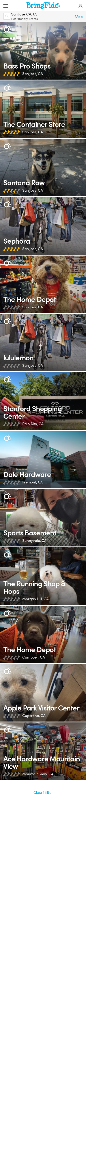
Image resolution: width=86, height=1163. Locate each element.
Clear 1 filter (43, 792)
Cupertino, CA (34, 715)
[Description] (7, 29)
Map (79, 16)
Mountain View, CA (37, 774)
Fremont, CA (32, 482)
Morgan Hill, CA (35, 599)
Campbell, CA (33, 657)
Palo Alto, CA (33, 424)
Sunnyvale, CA (34, 540)
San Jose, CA (32, 73)
